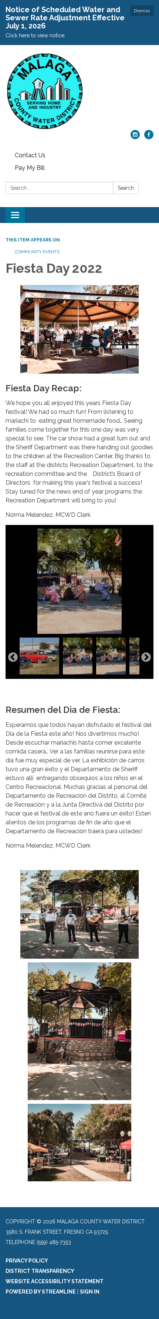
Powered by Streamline (41, 1292)
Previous (12, 657)
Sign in (89, 1292)
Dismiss (142, 10)
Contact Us (30, 155)
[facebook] (148, 137)
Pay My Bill (30, 167)
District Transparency (40, 1271)
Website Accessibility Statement (55, 1281)
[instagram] (135, 137)
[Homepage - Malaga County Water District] (79, 91)
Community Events (37, 251)
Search (126, 188)
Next (146, 657)
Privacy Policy (27, 1261)
